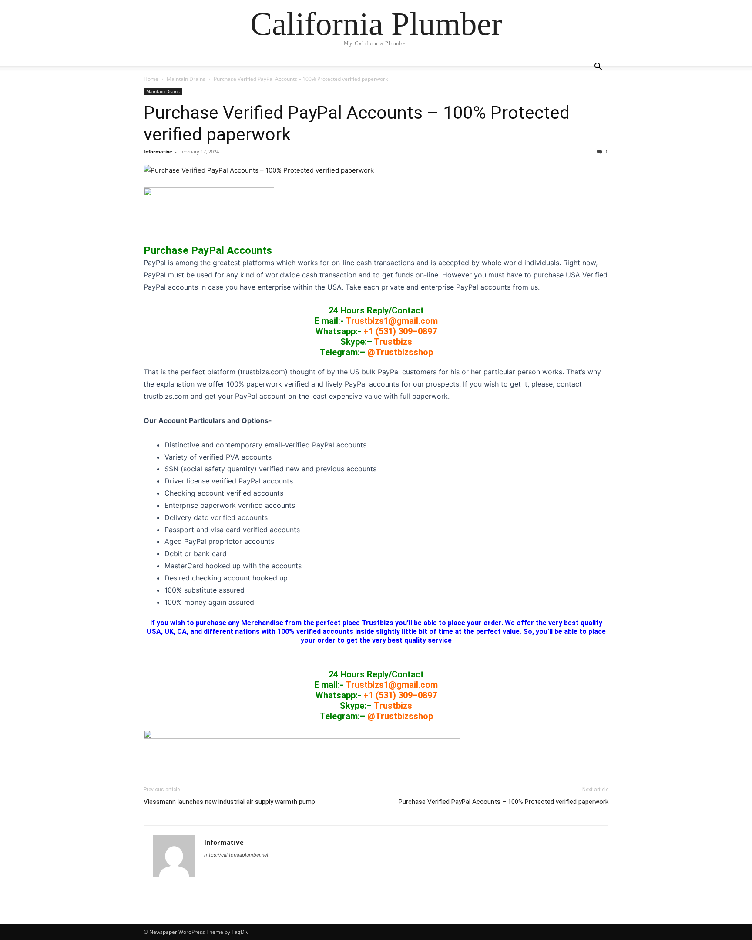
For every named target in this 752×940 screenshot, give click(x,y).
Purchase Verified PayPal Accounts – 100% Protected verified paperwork (503, 802)
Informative (158, 151)
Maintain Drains (186, 79)
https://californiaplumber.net (236, 855)
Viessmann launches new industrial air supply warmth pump (231, 802)
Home (151, 79)
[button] (598, 67)
